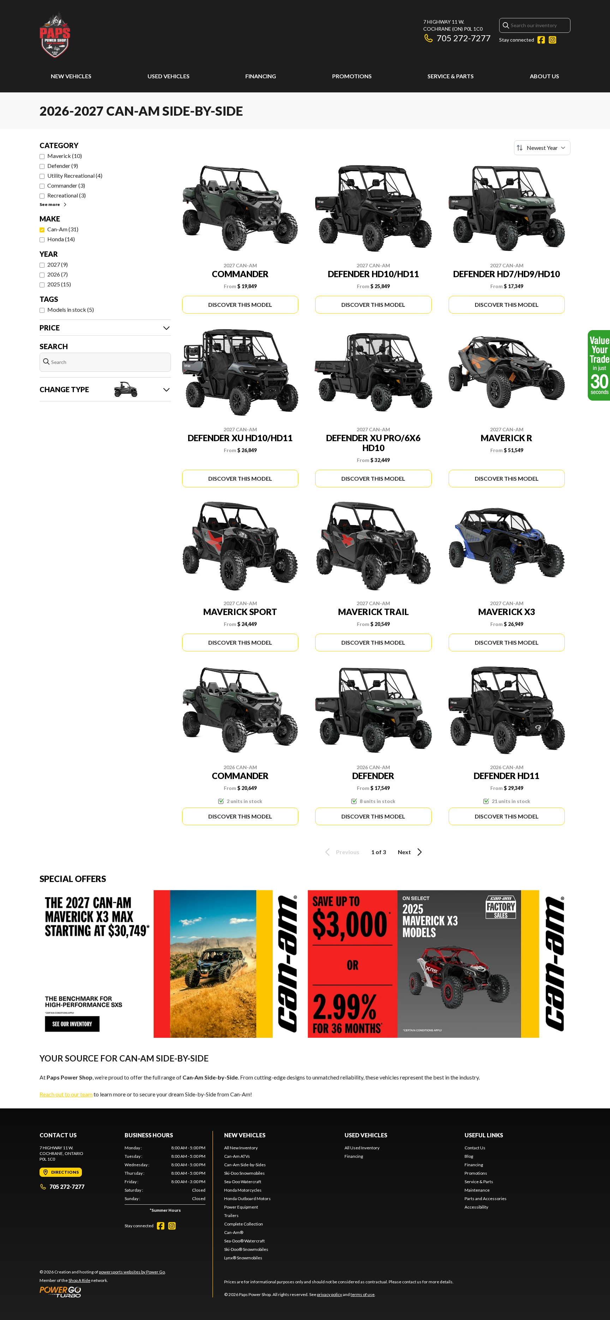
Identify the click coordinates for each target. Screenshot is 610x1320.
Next (404, 851)
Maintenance (477, 1190)
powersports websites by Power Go (132, 1272)
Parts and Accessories (486, 1198)
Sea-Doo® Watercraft (244, 1240)
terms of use (363, 1294)
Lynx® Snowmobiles (243, 1257)
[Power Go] (103, 1291)
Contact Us (475, 1147)
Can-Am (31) (62, 229)
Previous (347, 851)
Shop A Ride (79, 1280)
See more (50, 204)
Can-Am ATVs (237, 1156)
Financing (260, 76)
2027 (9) (57, 264)
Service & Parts (450, 76)
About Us (544, 76)
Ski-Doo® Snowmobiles (246, 1249)
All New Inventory (241, 1147)
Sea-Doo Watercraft (242, 1181)
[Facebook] (541, 40)
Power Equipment (241, 1207)
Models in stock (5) (70, 309)
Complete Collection (243, 1224)
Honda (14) (61, 239)
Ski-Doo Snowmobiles (244, 1173)
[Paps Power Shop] (128, 34)
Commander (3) (66, 185)
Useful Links (484, 1135)
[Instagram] (552, 40)
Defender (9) (62, 165)
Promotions (352, 76)
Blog (469, 1156)
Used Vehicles (169, 76)
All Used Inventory (362, 1147)
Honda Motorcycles (243, 1190)
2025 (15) (59, 284)
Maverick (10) (64, 155)
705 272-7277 (464, 38)
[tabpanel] (165, 1180)
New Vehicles (71, 76)
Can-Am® (233, 1232)
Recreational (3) (66, 195)
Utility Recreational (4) (74, 175)
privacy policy (329, 1294)
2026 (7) (57, 274)
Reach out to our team (66, 1094)
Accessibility (476, 1207)
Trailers (231, 1215)
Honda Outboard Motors (247, 1198)
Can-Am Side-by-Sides (245, 1164)
